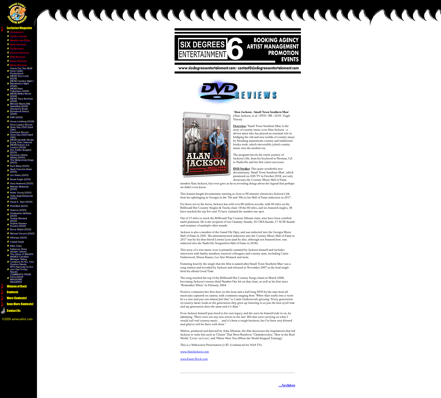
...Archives (287, 385)
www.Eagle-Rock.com (194, 359)
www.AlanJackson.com (194, 351)
